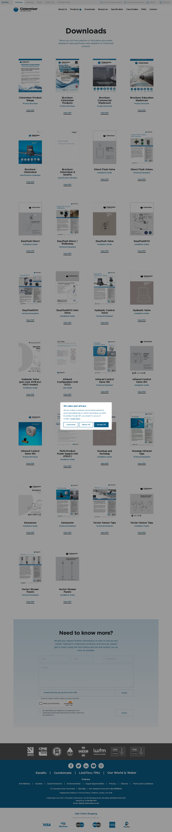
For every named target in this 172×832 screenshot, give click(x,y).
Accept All (101, 425)
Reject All (86, 425)
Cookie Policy (75, 419)
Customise (70, 425)
